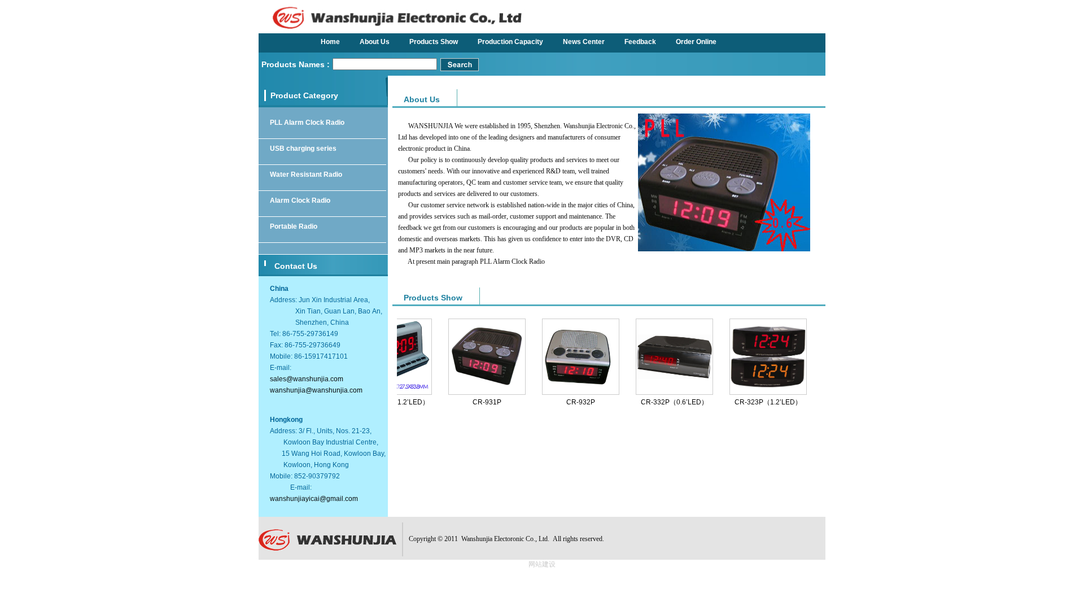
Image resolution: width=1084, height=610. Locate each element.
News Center (584, 42)
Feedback (640, 42)
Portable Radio (293, 226)
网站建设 (542, 564)
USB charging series (303, 148)
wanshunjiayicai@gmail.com (314, 499)
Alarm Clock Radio (300, 200)
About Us (375, 42)
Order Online (696, 42)
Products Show (433, 42)
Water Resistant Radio (306, 174)
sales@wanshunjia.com (306, 379)
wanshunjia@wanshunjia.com (316, 390)
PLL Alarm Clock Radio (307, 123)
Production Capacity (510, 42)
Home (330, 42)
